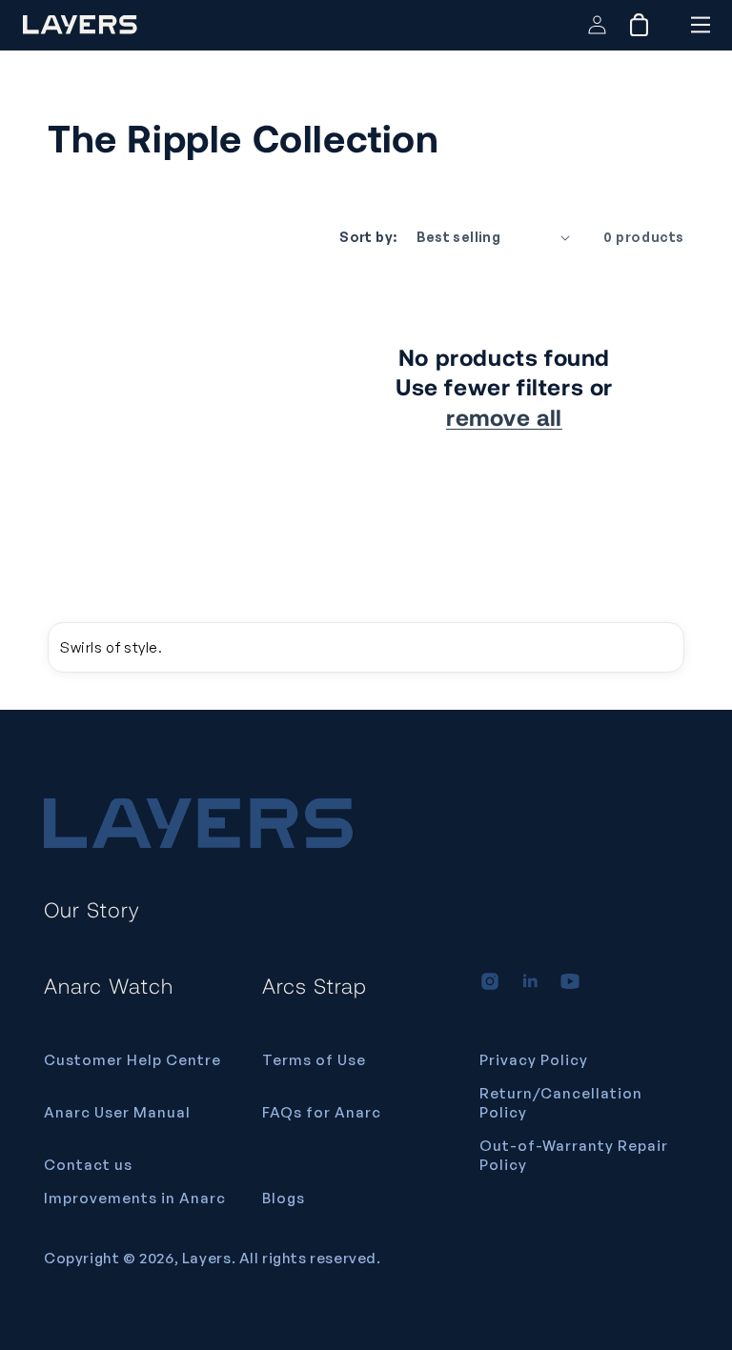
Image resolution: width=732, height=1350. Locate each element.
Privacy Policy (533, 1060)
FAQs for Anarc (321, 1112)
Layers (207, 1258)
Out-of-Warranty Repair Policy (573, 1155)
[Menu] (700, 24)
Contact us (88, 1165)
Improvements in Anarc (135, 1198)
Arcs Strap (314, 985)
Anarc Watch (108, 985)
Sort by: (367, 237)
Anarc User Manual (117, 1112)
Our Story (92, 909)
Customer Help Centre (132, 1060)
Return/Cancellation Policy (560, 1102)
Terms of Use (314, 1060)
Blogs (283, 1198)
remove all (504, 417)
